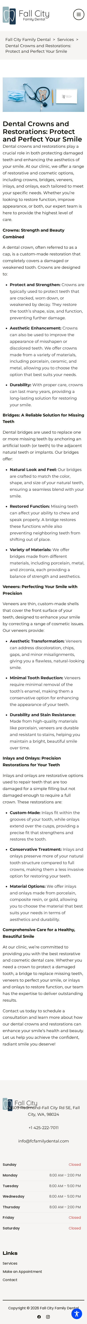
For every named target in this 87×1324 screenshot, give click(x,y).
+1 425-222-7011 (44, 1127)
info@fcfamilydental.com (43, 1141)
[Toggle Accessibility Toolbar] (77, 1314)
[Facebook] (39, 1317)
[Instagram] (48, 1317)
